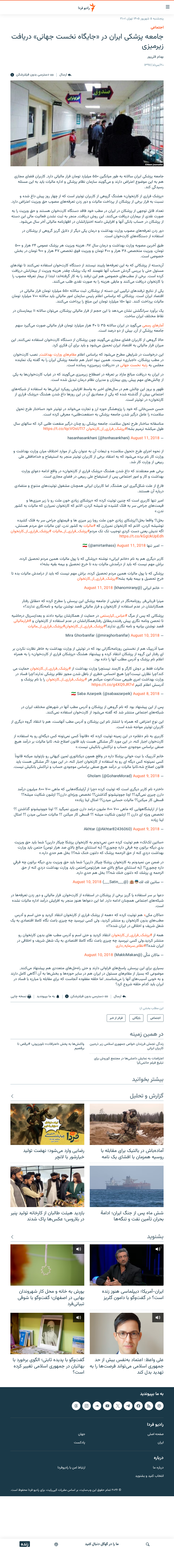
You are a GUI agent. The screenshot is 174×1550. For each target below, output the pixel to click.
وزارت (57, 355)
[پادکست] (56, 1544)
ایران (161, 1442)
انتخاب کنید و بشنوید (149, 1476)
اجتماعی (157, 27)
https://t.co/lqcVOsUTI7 (64, 429)
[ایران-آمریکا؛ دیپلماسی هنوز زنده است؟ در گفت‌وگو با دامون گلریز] (127, 1265)
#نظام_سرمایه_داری (131, 946)
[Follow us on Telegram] (128, 1406)
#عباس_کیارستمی (113, 616)
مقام (72, 355)
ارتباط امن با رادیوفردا (71, 1468)
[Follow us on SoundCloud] (97, 1406)
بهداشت (46, 355)
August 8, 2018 (146, 694)
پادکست (79, 1442)
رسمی (146, 325)
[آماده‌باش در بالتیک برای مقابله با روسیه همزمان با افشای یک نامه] (127, 1124)
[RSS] (149, 1406)
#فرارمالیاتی (22, 621)
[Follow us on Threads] (76, 1406)
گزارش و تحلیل (147, 1096)
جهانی (124, 365)
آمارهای (158, 325)
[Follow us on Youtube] (107, 1406)
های (66, 355)
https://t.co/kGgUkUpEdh (141, 536)
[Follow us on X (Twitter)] (117, 1406)
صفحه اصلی (155, 1434)
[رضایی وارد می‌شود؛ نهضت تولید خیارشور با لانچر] (47, 1124)
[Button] (65, 75)
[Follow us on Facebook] (138, 1406)
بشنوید (155, 1236)
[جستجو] (148, 1544)
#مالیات (89, 526)
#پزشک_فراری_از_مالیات (70, 531)
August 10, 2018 (145, 636)
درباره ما (158, 1468)
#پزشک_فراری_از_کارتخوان (106, 429)
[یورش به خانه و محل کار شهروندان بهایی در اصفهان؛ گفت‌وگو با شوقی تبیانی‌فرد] (47, 1265)
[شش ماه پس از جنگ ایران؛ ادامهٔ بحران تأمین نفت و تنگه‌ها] (127, 1186)
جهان (81, 1434)
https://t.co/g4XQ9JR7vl (113, 685)
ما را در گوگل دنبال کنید (102, 1544)
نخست (135, 365)
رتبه (144, 365)
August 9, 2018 (146, 776)
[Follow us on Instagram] (86, 1406)
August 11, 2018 (145, 438)
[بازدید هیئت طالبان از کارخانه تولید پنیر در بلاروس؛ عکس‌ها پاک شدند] (47, 1186)
